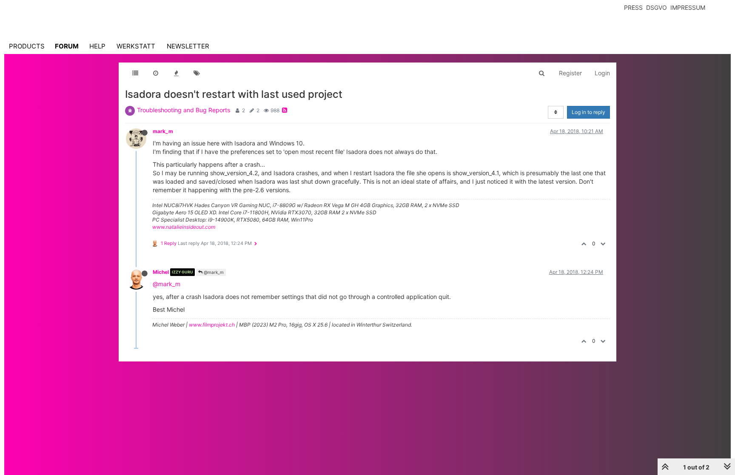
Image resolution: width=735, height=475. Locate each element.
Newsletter (188, 46)
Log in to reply (588, 112)
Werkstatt (136, 46)
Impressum (687, 7)
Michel (161, 272)
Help (97, 46)
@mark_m (213, 272)
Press (633, 7)
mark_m (163, 131)
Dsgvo (656, 7)
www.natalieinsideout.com (183, 227)
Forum (67, 46)
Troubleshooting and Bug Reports (183, 110)
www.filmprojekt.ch (212, 324)
